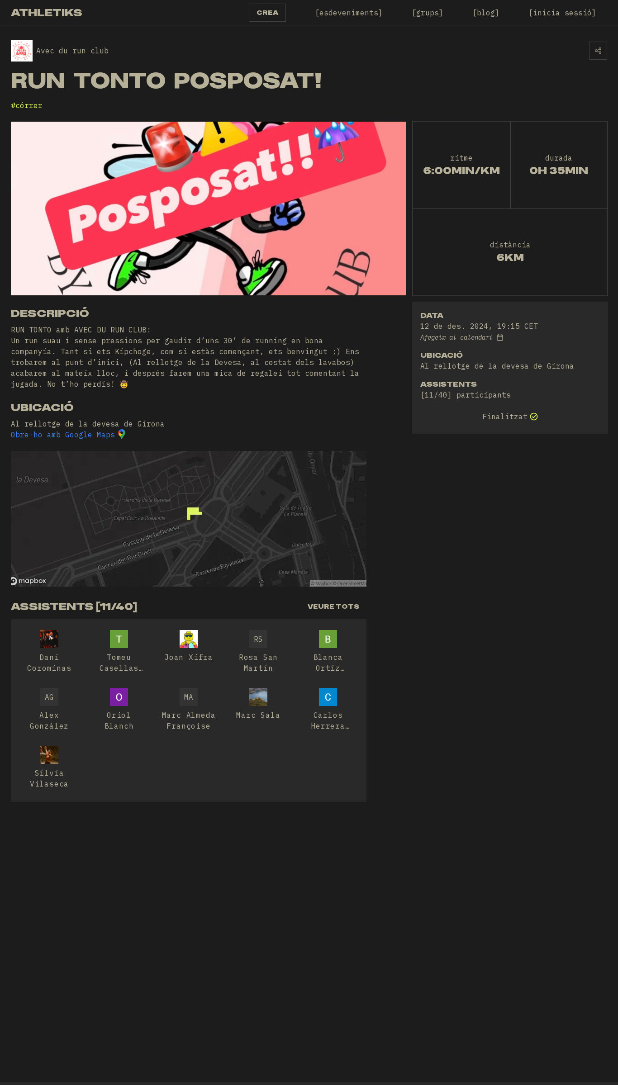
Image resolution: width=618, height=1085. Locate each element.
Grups (427, 12)
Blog (486, 12)
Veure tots (333, 606)
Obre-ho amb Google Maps (63, 434)
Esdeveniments (348, 12)
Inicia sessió (562, 12)
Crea (267, 13)
